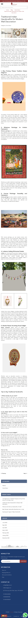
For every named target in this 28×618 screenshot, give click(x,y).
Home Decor (17, 10)
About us (4, 570)
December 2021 (5, 538)
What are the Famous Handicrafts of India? (11, 506)
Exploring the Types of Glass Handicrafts (11, 511)
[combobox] (14, 7)
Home (7, 10)
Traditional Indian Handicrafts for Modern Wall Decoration (12, 19)
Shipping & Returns (6, 572)
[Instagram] (3, 602)
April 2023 (4, 527)
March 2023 (5, 530)
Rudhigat (11, 612)
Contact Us (16, 616)
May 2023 (4, 525)
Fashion (4, 485)
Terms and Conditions (7, 574)
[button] (4, 615)
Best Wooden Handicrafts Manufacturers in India (13, 509)
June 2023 (4, 522)
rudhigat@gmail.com (7, 585)
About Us (9, 616)
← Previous (3, 473)
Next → (25, 473)
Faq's (3, 577)
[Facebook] (1, 602)
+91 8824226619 (7, 594)
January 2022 (5, 535)
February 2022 (5, 532)
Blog (12, 10)
